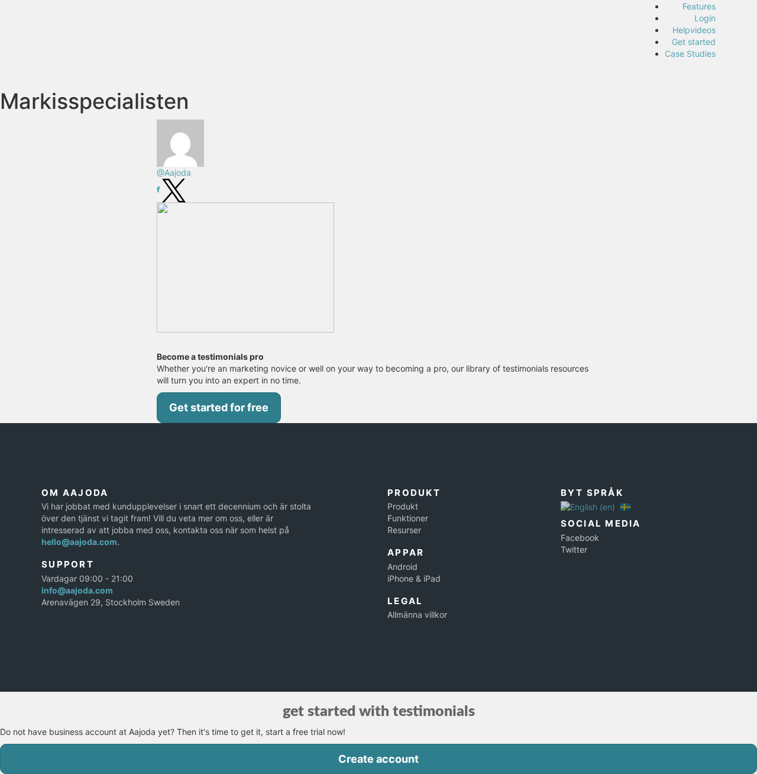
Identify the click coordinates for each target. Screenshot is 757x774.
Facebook (580, 538)
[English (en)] (588, 506)
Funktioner (407, 518)
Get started (694, 42)
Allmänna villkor (417, 614)
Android (402, 567)
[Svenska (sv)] (625, 506)
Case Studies (690, 54)
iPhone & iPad (414, 578)
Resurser (404, 530)
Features (699, 6)
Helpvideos (694, 30)
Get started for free (218, 407)
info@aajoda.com (77, 590)
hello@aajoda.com (79, 542)
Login (705, 18)
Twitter (574, 549)
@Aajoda (174, 172)
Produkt (402, 506)
